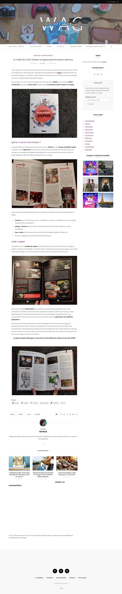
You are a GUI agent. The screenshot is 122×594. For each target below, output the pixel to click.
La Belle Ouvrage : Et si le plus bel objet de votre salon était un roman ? (19, 474)
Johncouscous (89, 132)
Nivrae (42, 63)
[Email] (4, 88)
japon (21, 414)
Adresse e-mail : (91, 97)
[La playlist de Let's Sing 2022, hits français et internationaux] (105, 168)
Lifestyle (60, 46)
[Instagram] (67, 571)
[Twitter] (4, 79)
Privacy (72, 578)
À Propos (39, 578)
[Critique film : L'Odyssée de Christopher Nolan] (90, 184)
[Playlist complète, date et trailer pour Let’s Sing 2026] (90, 168)
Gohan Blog (88, 127)
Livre (29, 414)
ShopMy (104, 62)
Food (49, 46)
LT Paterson (88, 141)
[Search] (111, 46)
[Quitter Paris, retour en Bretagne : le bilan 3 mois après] (105, 200)
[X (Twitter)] (61, 571)
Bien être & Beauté (16, 46)
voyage (37, 414)
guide (12, 414)
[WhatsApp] (4, 97)
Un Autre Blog (89, 147)
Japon (59, 73)
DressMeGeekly (90, 121)
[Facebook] (4, 74)
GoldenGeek (89, 129)
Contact (49, 578)
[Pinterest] (4, 83)
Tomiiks (87, 144)
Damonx (87, 124)
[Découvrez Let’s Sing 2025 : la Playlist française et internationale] (90, 200)
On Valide (82, 578)
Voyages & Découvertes (95, 46)
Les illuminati (89, 135)
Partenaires (61, 578)
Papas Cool (88, 138)
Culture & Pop (35, 46)
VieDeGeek (88, 149)
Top (61, 588)
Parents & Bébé (76, 46)
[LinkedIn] (4, 92)
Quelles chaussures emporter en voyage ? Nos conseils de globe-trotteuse (43, 474)
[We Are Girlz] (61, 24)
